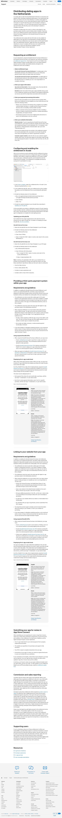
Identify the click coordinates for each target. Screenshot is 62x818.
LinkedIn (28, 813)
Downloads (33, 784)
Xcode (2, 803)
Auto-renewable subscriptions (22, 757)
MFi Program (48, 787)
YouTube (36, 813)
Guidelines (20, 750)
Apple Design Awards (49, 805)
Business (17, 792)
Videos (32, 787)
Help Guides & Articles (34, 794)
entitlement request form (20, 60)
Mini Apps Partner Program (50, 789)
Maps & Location (19, 804)
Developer (6, 777)
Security (17, 806)
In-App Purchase (19, 801)
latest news (6, 813)
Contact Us (59, 4)
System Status (33, 800)
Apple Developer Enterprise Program (52, 784)
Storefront (17, 352)
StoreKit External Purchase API (27, 345)
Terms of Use (21, 815)
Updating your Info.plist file (21, 205)
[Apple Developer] (4, 1)
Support (3, 4)
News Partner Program (50, 790)
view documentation (24, 221)
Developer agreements (20, 752)
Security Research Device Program (52, 795)
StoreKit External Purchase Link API (28, 528)
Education (17, 796)
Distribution (18, 795)
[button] (55, 1)
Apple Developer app (15, 813)
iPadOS (2, 784)
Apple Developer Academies (50, 806)
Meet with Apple (48, 800)
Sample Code (33, 786)
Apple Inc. (9, 815)
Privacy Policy (27, 815)
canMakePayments (23, 340)
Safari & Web (18, 807)
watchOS (2, 790)
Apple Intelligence (19, 787)
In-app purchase (19, 755)
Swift (2, 797)
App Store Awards (49, 803)
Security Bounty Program (50, 793)
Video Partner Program (50, 792)
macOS (2, 786)
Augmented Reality (19, 790)
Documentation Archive (35, 789)
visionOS (2, 789)
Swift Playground (4, 800)
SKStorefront (24, 352)
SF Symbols (3, 808)
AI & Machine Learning (20, 786)
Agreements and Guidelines (50, 4)
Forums (32, 797)
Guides (44, 4)
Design (17, 793)
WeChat (32, 813)
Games (17, 798)
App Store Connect (34, 807)
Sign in (59, 1)
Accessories (18, 784)
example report (31, 699)
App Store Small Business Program (51, 786)
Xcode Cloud (3, 805)
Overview (39, 4)
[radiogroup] (57, 813)
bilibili (26, 813)
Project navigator (21, 184)
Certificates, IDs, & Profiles (35, 808)
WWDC (47, 808)
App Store (3, 792)
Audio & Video (18, 789)
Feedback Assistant (34, 810)
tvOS (2, 787)
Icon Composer (3, 806)
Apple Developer (34, 805)
